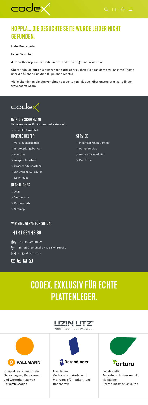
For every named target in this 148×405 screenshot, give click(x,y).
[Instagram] (25, 261)
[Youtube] (13, 261)
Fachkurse (86, 160)
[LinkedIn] (19, 261)
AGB (17, 191)
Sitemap (19, 209)
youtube (19, 154)
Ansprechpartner (25, 160)
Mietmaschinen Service (94, 143)
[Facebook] (31, 261)
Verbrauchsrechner (27, 143)
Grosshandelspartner (28, 166)
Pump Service (88, 148)
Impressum (21, 197)
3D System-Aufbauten (28, 172)
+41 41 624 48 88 (26, 233)
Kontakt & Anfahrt (26, 130)
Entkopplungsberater (28, 148)
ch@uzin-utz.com (29, 253)
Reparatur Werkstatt (92, 154)
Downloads (21, 177)
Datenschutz (22, 203)
